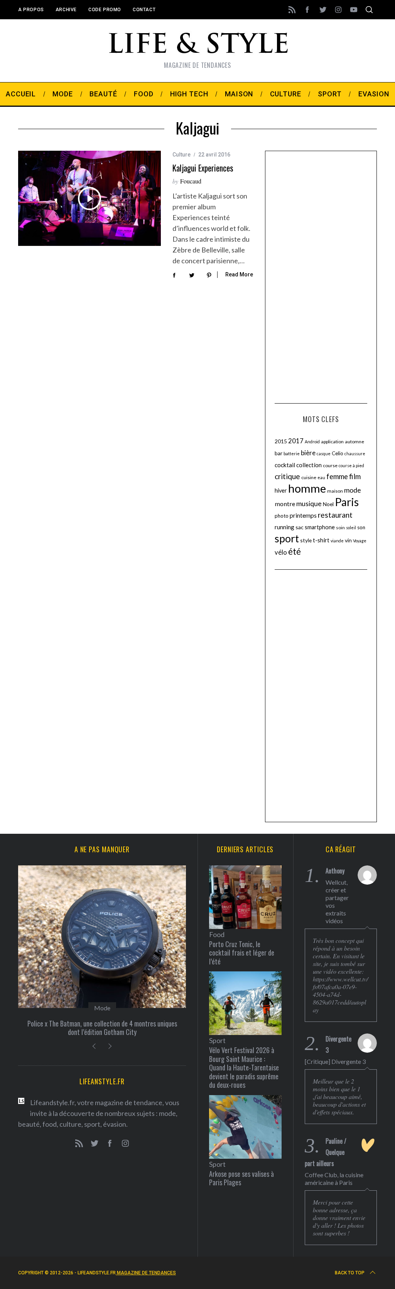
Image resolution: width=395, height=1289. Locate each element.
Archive (66, 9)
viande (337, 540)
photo (282, 516)
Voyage (359, 540)
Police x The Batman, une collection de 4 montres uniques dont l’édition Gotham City (102, 1027)
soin (340, 527)
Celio (337, 453)
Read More (239, 274)
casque (324, 453)
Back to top (350, 1273)
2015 (281, 441)
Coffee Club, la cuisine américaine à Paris (334, 1178)
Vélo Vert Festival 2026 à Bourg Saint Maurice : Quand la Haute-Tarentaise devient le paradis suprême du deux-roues (244, 1067)
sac (299, 527)
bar (278, 453)
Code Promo (104, 9)
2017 (296, 441)
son (361, 527)
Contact (144, 9)
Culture (181, 154)
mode (352, 490)
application (332, 441)
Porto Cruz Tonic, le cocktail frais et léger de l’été (241, 952)
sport (287, 538)
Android (312, 441)
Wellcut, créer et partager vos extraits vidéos (337, 901)
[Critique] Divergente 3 (335, 1061)
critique (287, 476)
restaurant (335, 514)
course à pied (351, 465)
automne (354, 441)
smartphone (320, 527)
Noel (328, 504)
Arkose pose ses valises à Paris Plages (241, 1178)
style (306, 540)
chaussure (354, 453)
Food (217, 934)
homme (307, 488)
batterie (292, 453)
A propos (31, 9)
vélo (281, 552)
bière (308, 453)
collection (309, 464)
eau (321, 477)
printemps (303, 515)
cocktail (285, 464)
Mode (102, 1007)
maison (335, 491)
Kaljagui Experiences (202, 168)
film (355, 476)
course (330, 465)
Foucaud (190, 181)
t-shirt (321, 540)
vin (348, 540)
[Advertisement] (321, 276)
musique (309, 503)
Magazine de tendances (146, 1273)
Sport (217, 1040)
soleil (351, 527)
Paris (347, 501)
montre (285, 503)
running (284, 526)
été (294, 551)
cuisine (308, 477)
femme (337, 476)
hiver (281, 490)
